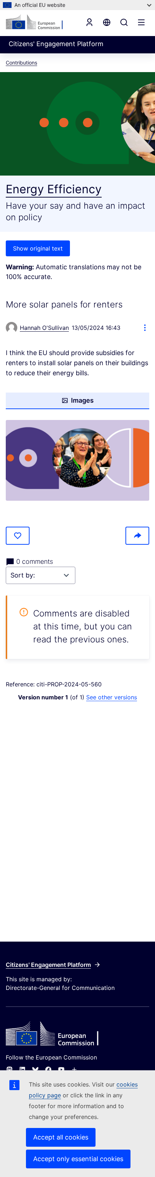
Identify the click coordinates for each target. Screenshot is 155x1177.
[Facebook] (48, 1069)
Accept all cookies (60, 1137)
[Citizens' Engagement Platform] (77, 1034)
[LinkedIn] (22, 1069)
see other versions (111, 697)
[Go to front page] (38, 22)
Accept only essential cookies (78, 1159)
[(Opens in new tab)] (77, 460)
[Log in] (89, 22)
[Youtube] (61, 1069)
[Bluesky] (35, 1069)
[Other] (74, 1069)
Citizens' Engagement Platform (48, 964)
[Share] (137, 536)
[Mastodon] (9, 1069)
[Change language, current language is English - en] (107, 22)
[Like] (18, 536)
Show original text (38, 248)
